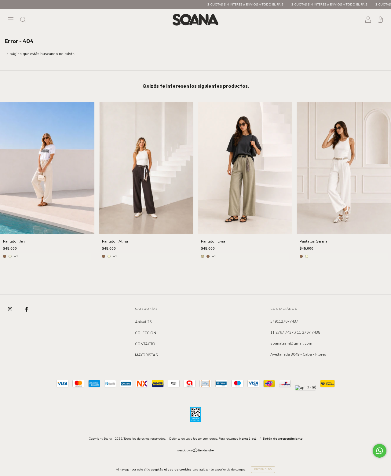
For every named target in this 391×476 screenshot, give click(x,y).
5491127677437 (284, 321)
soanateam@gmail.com (291, 343)
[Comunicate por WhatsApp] (379, 451)
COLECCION (145, 333)
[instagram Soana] (10, 309)
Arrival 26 (143, 322)
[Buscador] (23, 20)
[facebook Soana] (26, 309)
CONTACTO (145, 344)
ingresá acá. (248, 439)
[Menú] (11, 20)
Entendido (263, 469)
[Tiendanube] (196, 451)
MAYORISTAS (146, 355)
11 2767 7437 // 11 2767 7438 (295, 332)
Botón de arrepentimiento (283, 439)
